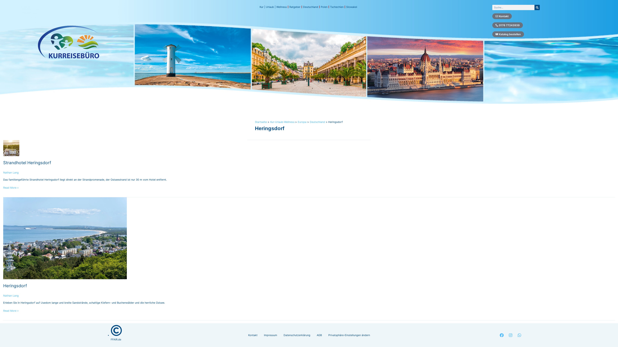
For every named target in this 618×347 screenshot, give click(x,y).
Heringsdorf (15, 285)
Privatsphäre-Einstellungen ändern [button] (349, 335)
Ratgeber (294, 7)
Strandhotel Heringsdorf (27, 162)
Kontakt (253, 335)
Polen (324, 7)
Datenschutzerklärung (297, 335)
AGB (319, 335)
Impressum (270, 335)
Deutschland (310, 7)
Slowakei (351, 7)
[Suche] (537, 7)
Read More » (11, 187)
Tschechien (337, 7)
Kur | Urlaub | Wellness (273, 7)
